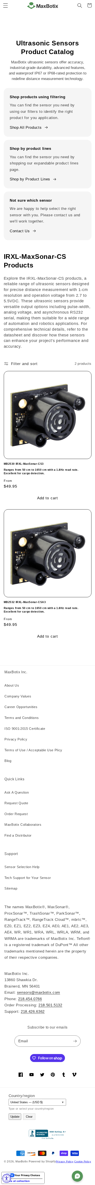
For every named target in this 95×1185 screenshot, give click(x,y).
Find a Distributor (18, 835)
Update (14, 1116)
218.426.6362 (33, 1011)
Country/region (22, 1096)
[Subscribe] (75, 1041)
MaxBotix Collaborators (23, 824)
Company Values (17, 696)
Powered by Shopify (42, 1161)
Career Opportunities (20, 707)
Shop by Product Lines (30, 179)
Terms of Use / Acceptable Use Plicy (33, 750)
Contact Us (20, 231)
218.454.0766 (30, 999)
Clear (29, 1116)
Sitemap (10, 888)
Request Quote (16, 803)
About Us (11, 685)
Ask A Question (16, 792)
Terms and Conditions (21, 718)
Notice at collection (17, 1181)
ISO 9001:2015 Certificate (24, 728)
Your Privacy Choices (27, 1175)
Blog (7, 761)
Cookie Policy (82, 1161)
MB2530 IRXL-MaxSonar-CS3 (24, 463)
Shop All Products (26, 127)
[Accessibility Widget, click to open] (6, 1178)
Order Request (16, 814)
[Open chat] (77, 1176)
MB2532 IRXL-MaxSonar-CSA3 (25, 602)
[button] (5, 5)
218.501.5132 (50, 1005)
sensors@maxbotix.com (38, 992)
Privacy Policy (15, 739)
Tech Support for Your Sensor (27, 878)
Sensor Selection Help (22, 867)
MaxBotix (21, 1161)
